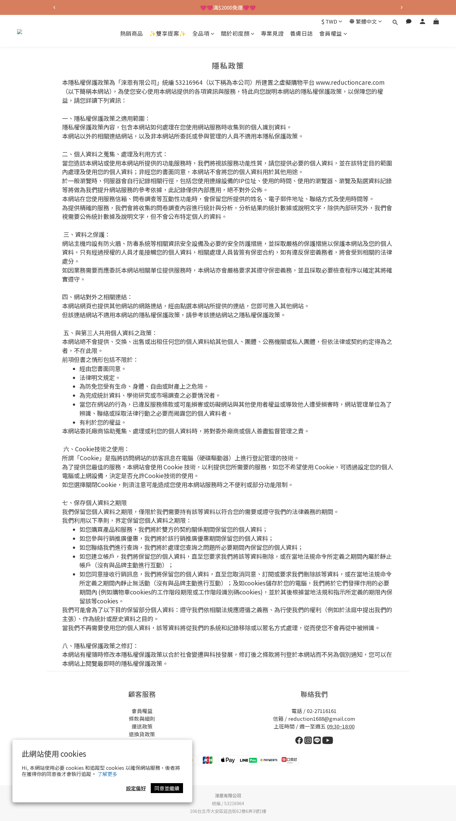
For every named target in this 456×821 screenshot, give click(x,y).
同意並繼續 (166, 788)
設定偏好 (136, 788)
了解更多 (107, 774)
